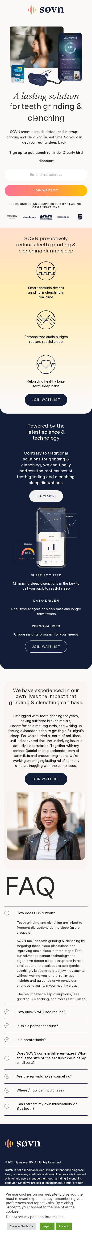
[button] (46, 913)
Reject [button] (47, 1226)
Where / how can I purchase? (40, 1090)
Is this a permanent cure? (37, 1026)
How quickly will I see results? (41, 1012)
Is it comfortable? (31, 1040)
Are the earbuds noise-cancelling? (44, 1076)
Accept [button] (64, 1226)
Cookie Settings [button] (21, 1226)
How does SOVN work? (36, 913)
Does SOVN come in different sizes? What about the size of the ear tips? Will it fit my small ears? (51, 1058)
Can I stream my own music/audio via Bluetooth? (47, 1106)
